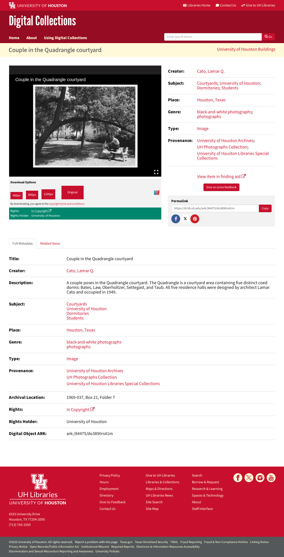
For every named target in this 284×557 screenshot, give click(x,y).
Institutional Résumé (95, 547)
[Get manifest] (156, 192)
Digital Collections (42, 21)
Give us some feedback (221, 187)
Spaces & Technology (207, 495)
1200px (48, 194)
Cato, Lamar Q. (211, 71)
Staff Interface (202, 508)
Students (229, 88)
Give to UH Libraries (160, 475)
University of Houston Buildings (246, 49)
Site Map (152, 508)
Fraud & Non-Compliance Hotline (226, 542)
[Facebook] (175, 218)
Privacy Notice (18, 547)
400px (16, 195)
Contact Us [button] (228, 5)
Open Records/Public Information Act (54, 547)
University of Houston (240, 83)
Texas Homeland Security (151, 542)
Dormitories (208, 88)
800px (32, 195)
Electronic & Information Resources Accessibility (168, 547)
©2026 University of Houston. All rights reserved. (41, 542)
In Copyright (39, 211)
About (31, 38)
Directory (106, 495)
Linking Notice (259, 542)
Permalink (179, 201)
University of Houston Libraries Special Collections (233, 155)
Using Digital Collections (65, 38)
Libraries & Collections (162, 482)
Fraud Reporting (191, 542)
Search (197, 475)
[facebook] (237, 477)
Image (203, 129)
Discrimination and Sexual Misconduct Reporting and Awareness (51, 551)
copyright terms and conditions (66, 204)
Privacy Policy (110, 475)
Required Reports (122, 547)
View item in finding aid (219, 177)
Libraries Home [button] (198, 5)
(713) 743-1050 (20, 524)
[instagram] (260, 477)
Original (72, 192)
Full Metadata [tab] (22, 243)
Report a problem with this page (96, 542)
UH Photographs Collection (222, 147)
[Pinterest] (194, 218)
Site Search (154, 502)
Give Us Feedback (113, 502)
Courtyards (207, 83)
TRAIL (174, 542)
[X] (185, 218)
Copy (265, 208)
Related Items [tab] (50, 243)
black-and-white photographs (224, 112)
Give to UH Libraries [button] (260, 5)
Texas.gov (126, 542)
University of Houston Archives (225, 141)
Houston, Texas (211, 100)
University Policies (107, 551)
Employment (109, 488)
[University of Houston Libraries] (38, 489)
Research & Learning (207, 488)
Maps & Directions (159, 488)
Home (14, 38)
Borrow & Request (205, 482)
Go (270, 37)
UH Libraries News (159, 495)
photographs (209, 117)
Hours (104, 482)
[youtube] (271, 477)
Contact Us (108, 508)
